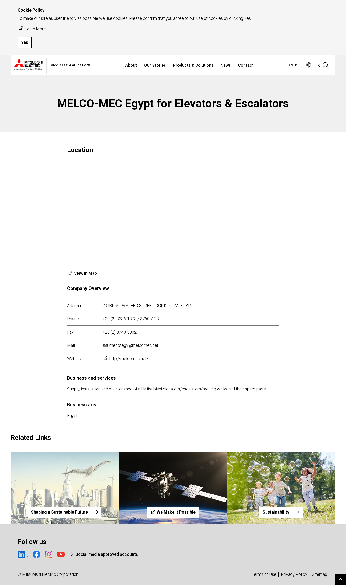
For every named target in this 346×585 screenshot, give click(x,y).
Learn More (35, 28)
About (131, 65)
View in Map (85, 273)
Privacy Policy (294, 574)
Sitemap (319, 574)
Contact (246, 65)
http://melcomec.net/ (128, 358)
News (226, 65)
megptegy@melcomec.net (133, 345)
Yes (24, 42)
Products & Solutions (193, 65)
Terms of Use (264, 574)
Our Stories (155, 65)
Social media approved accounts (107, 554)
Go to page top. (340, 579)
